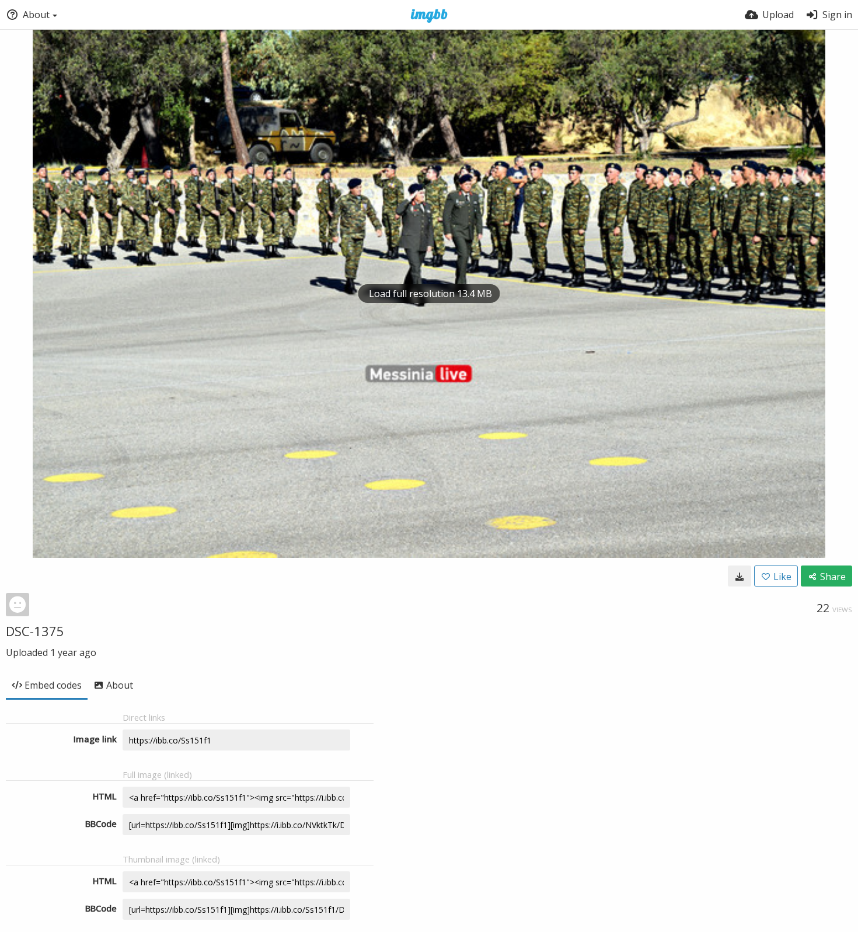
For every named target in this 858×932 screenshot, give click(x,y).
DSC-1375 (35, 631)
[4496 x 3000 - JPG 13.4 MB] (739, 576)
